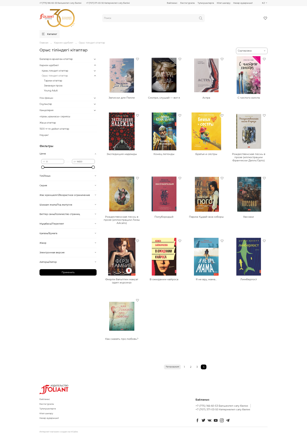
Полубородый (163, 216)
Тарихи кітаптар (53, 80)
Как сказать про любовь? (121, 338)
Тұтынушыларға (206, 3)
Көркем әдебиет (63, 42)
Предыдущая (172, 367)
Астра (206, 97)
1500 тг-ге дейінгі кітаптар (54, 128)
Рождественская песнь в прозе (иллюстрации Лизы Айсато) (122, 220)
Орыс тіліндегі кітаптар (55, 75)
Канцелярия (46, 110)
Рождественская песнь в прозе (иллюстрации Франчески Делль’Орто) (248, 157)
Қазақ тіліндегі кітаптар (55, 70)
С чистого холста (249, 97)
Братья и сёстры (206, 154)
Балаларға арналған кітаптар (56, 59)
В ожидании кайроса (164, 279)
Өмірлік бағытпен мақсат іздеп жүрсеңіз (121, 281)
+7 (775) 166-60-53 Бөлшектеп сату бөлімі (60, 3)
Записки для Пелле (122, 97)
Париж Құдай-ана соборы (206, 216)
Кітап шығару (223, 3)
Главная (43, 42)
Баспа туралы (187, 3)
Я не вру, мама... (206, 279)
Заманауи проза (53, 85)
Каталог (52, 34)
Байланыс (172, 3)
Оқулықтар (45, 104)
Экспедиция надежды (122, 154)
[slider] (42, 167)
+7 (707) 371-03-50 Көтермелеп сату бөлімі (108, 3)
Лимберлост (248, 279)
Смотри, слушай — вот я (164, 97)
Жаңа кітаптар (47, 122)
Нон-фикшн (46, 97)
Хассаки (248, 216)
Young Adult (51, 90)
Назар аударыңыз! (243, 3)
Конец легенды (164, 154)
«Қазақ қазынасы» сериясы (54, 116)
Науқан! (43, 135)
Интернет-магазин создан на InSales (58, 431)
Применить (68, 272)
